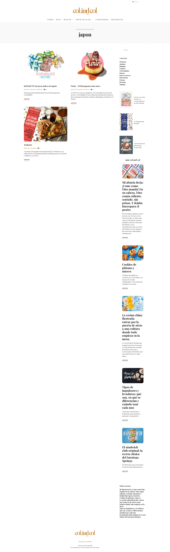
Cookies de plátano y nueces (129, 267)
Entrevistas (124, 78)
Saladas (33, 148)
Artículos (123, 62)
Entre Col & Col (83, 20)
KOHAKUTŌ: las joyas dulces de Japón (40, 86)
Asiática (27, 89)
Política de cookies (85, 541)
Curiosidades (101, 20)
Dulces (33, 89)
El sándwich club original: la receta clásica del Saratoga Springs (132, 454)
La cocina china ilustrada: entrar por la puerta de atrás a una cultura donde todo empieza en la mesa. (132, 327)
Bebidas (123, 66)
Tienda (50, 20)
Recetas (67, 20)
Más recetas (117, 20)
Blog (58, 20)
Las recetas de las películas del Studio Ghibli (139, 145)
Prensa (122, 80)
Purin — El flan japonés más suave (85, 86)
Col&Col (122, 69)
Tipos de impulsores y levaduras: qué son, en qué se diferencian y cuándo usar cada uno (131, 397)
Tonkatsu (28, 145)
